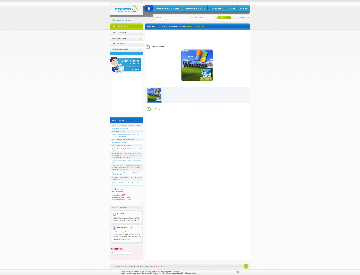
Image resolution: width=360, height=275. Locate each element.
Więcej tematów (117, 191)
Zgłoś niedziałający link (120, 49)
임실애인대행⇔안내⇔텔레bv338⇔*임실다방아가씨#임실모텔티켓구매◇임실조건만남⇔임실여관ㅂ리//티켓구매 (127, 167)
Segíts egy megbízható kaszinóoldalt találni (126, 125)
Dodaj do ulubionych (119, 32)
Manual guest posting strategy (121, 145)
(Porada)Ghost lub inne (119, 142)
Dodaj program (149, 266)
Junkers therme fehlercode (120, 128)
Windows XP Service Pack (194, 26)
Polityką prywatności (172, 271)
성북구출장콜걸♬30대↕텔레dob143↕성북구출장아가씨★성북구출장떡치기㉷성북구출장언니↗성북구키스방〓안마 (127, 155)
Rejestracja (128, 20)
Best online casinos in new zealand (123, 139)
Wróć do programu (158, 46)
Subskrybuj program (119, 38)
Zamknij (237, 272)
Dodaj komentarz (118, 43)
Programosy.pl (117, 266)
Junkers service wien (118, 131)
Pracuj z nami (159, 266)
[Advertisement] (197, 36)
